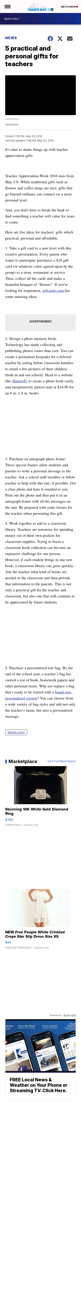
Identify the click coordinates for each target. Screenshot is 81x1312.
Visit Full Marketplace (62, 761)
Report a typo (16, 732)
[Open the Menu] (7, 6)
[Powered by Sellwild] (69, 1015)
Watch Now (68, 6)
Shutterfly (19, 380)
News (11, 38)
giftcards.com (53, 290)
